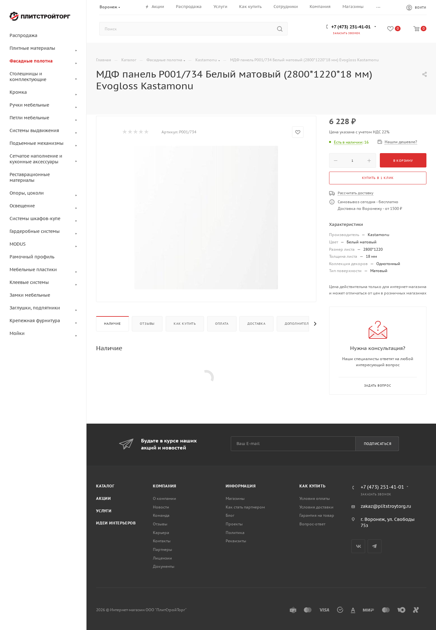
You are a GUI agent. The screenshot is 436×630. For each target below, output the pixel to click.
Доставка (256, 324)
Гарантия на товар (316, 515)
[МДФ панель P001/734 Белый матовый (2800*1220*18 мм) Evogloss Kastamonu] (206, 217)
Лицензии (162, 558)
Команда (161, 515)
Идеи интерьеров (116, 523)
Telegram (374, 546)
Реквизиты (236, 540)
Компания (165, 486)
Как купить (185, 324)
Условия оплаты (314, 498)
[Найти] (280, 28)
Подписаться (378, 443)
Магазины (235, 498)
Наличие (112, 324)
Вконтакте (358, 546)
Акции (103, 498)
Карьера (161, 532)
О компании (164, 498)
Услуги (104, 510)
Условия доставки (316, 507)
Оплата (222, 324)
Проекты (234, 524)
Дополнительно (300, 324)
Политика (235, 532)
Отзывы (147, 324)
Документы (163, 566)
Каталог (105, 486)
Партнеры (162, 549)
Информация (241, 486)
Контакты (161, 540)
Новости (161, 507)
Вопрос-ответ (312, 524)
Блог (230, 515)
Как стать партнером (245, 507)
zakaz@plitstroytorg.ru (386, 506)
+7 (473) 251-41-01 (351, 27)
